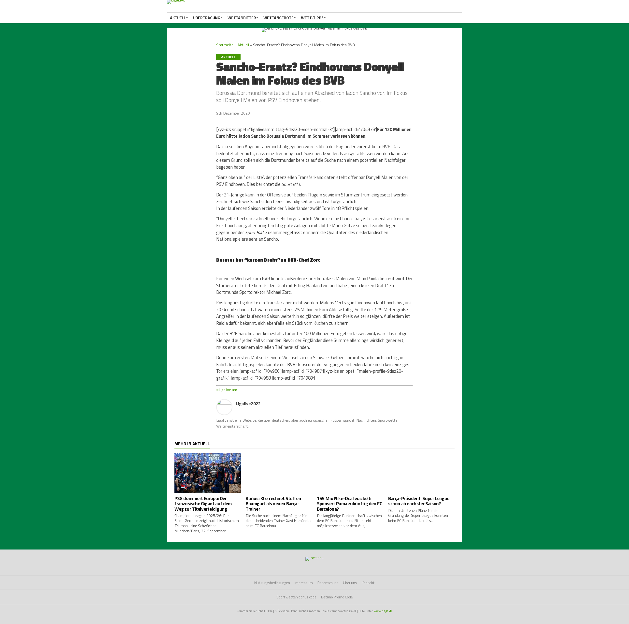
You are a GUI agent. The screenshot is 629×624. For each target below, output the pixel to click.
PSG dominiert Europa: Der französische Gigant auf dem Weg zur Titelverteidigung (203, 503)
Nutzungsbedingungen (272, 583)
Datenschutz (327, 583)
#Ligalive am (226, 390)
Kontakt (368, 583)
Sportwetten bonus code (296, 597)
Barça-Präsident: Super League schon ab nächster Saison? (418, 501)
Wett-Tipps (312, 18)
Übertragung (206, 18)
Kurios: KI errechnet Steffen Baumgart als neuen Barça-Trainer (273, 503)
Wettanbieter (242, 18)
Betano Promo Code (337, 597)
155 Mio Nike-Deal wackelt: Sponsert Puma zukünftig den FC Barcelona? (349, 503)
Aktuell (178, 18)
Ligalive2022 (248, 403)
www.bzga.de (383, 611)
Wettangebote (278, 18)
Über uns (350, 583)
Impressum (304, 583)
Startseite (224, 45)
